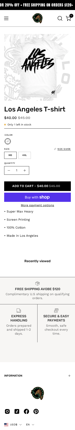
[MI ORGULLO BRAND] (37, 18)
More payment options (37, 205)
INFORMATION (13, 375)
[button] (59, 18)
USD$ (13, 424)
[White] (8, 141)
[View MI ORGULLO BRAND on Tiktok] (17, 411)
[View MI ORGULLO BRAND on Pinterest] (36, 411)
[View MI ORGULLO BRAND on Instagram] (7, 411)
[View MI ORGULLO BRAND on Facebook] (26, 411)
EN (28, 424)
